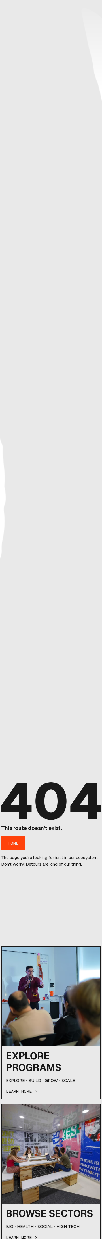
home (13, 843)
